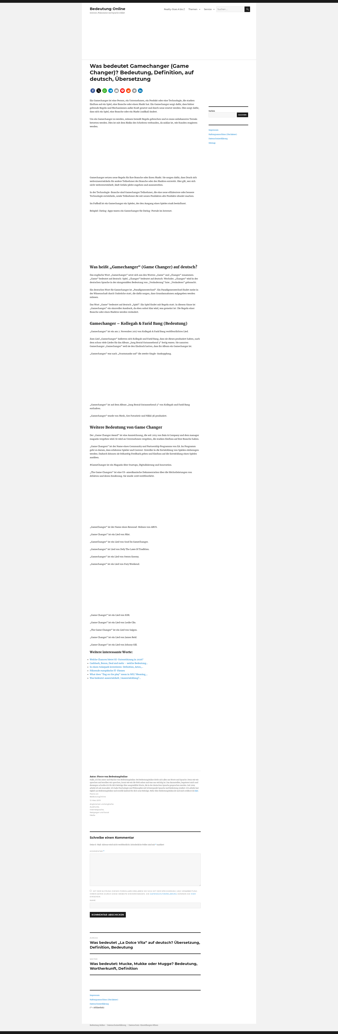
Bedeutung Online (107, 8)
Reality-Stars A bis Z (174, 9)
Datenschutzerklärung (163, 894)
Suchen (212, 111)
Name (93, 900)
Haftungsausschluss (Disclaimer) (104, 1000)
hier (196, 791)
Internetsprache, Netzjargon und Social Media (99, 812)
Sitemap (212, 143)
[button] (92, 90)
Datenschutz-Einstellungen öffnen (143, 1025)
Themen (192, 9)
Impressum (95, 995)
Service (208, 9)
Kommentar (97, 851)
